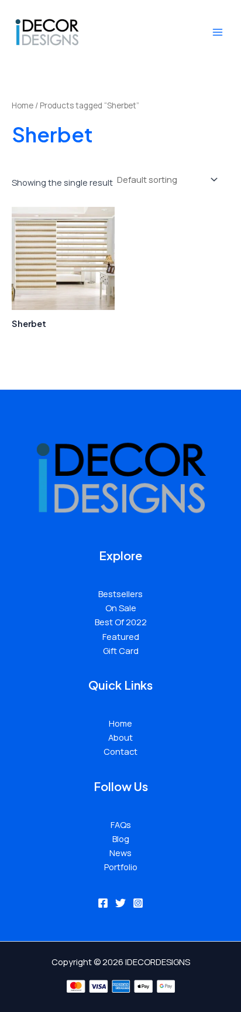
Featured (120, 636)
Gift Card (121, 650)
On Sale (120, 608)
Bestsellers (120, 593)
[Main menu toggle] (217, 31)
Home (22, 105)
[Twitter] (120, 903)
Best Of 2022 (121, 622)
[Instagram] (138, 903)
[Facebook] (103, 903)
